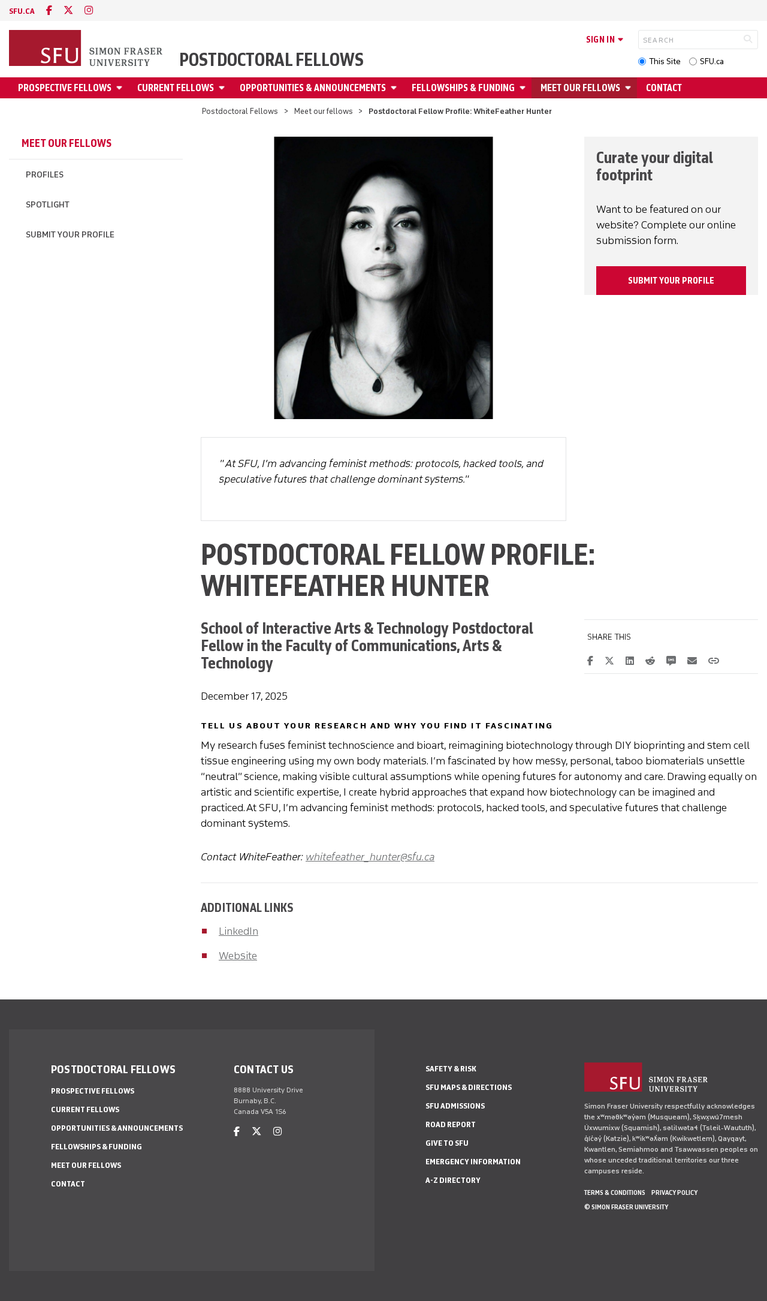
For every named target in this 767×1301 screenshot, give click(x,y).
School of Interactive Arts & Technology (325, 628)
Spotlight (48, 205)
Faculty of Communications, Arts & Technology (351, 654)
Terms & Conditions (614, 1192)
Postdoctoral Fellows (271, 60)
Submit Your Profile (70, 235)
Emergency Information (473, 1162)
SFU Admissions (455, 1106)
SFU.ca (712, 61)
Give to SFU (447, 1143)
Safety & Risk (450, 1069)
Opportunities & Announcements (313, 88)
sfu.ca (22, 11)
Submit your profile (671, 280)
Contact (664, 88)
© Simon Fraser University (626, 1207)
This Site (665, 61)
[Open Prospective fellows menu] (121, 87)
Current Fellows (175, 88)
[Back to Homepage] (87, 49)
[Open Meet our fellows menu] (630, 87)
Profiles (45, 175)
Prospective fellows (64, 88)
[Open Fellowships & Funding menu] (524, 87)
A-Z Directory (453, 1180)
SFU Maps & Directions (468, 1087)
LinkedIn (238, 931)
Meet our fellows (580, 88)
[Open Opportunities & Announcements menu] (395, 87)
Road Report (450, 1124)
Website (238, 955)
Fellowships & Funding (463, 88)
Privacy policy (674, 1192)
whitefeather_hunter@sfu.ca (370, 856)
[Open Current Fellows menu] (223, 87)
